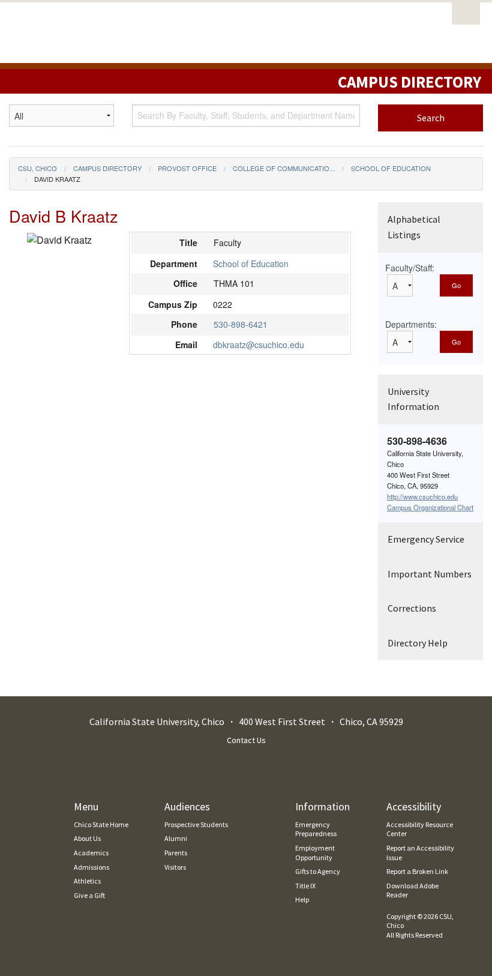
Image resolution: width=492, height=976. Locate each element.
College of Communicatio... (284, 168)
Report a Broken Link (417, 871)
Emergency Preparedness (316, 829)
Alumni (175, 838)
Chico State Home (101, 824)
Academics (91, 852)
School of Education (391, 168)
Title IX (305, 885)
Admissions (91, 867)
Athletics (87, 880)
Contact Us (246, 740)
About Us (87, 838)
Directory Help (418, 643)
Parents (175, 852)
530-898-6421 (241, 324)
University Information (413, 399)
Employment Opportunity (315, 852)
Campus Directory (107, 168)
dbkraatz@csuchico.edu (258, 345)
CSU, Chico (37, 168)
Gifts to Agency (317, 871)
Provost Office (187, 168)
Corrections (412, 608)
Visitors (175, 867)
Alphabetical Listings (414, 227)
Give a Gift (89, 895)
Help (302, 899)
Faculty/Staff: (409, 268)
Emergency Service (426, 539)
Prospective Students (196, 824)
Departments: (411, 324)
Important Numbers (430, 574)
